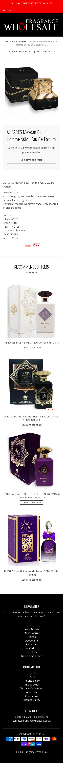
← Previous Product (21, 51)
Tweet (27, 246)
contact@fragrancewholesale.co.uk (32, 720)
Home (9, 41)
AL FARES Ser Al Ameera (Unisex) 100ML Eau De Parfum (31, 572)
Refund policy (32, 680)
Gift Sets (32, 652)
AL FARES (21, 41)
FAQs (31, 677)
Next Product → (45, 51)
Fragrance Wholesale (36, 752)
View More (31, 272)
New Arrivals (31, 629)
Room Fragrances (31, 656)
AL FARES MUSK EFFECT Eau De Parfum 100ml (32, 342)
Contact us (31, 696)
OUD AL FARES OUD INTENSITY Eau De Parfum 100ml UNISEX (31, 418)
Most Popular (31, 633)
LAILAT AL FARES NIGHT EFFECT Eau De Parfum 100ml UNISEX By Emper (31, 495)
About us (31, 692)
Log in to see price (32, 160)
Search (32, 673)
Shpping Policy (31, 699)
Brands (32, 636)
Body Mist (31, 644)
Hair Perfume (31, 648)
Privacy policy (31, 684)
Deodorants (31, 640)
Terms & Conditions (31, 688)
